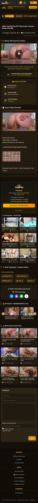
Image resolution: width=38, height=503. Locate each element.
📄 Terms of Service (19, 474)
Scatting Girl (6, 276)
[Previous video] (3, 313)
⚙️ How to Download (19, 456)
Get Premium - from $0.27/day (19, 205)
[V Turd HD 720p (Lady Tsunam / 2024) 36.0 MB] (10, 371)
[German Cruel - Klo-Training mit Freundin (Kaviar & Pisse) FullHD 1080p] (27, 253)
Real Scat (19, 16)
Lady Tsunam (21, 276)
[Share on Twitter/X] (26, 296)
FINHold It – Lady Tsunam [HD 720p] (9, 359)
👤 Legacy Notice (19, 462)
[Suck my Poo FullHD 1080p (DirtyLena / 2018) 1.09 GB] (28, 311)
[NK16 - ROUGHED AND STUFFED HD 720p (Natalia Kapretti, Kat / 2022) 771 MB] (10, 237)
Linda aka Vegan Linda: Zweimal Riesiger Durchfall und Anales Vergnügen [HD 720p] (27, 244)
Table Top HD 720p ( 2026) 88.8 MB (9, 340)
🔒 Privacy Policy (19, 471)
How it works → (19, 210)
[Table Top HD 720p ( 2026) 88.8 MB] (10, 333)
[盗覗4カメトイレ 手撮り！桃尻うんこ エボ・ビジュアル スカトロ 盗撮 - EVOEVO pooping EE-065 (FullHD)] (10, 253)
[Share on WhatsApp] (21, 296)
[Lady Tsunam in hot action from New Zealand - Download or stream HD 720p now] (28, 333)
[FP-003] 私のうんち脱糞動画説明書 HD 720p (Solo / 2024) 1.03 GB (28, 228)
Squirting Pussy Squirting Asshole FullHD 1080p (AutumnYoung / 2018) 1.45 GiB (11, 319)
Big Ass (30, 281)
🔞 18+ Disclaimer (19, 478)
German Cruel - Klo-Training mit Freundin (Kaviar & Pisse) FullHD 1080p (27, 259)
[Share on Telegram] (12, 296)
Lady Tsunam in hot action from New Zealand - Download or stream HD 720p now (28, 340)
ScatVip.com (9, 16)
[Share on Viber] (16, 296)
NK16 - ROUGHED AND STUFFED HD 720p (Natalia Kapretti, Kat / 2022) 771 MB (9, 244)
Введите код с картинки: (9, 423)
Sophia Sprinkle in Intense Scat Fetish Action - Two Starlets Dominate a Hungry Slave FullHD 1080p (9, 228)
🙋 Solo (19, 281)
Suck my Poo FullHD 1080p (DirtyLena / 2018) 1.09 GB (27, 318)
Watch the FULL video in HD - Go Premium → (19, 69)
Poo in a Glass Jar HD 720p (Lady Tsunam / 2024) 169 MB (27, 378)
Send (32, 438)
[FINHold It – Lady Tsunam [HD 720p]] (10, 352)
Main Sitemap (19, 493)
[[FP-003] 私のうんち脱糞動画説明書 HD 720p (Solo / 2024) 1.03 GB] (27, 222)
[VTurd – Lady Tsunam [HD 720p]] (28, 352)
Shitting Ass (6, 281)
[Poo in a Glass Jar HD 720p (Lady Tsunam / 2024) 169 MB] (28, 371)
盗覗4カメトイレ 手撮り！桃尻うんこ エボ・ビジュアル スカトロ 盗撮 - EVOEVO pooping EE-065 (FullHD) (10, 259)
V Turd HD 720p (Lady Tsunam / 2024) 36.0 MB (8, 378)
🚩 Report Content (19, 484)
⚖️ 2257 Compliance (19, 481)
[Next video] (34, 313)
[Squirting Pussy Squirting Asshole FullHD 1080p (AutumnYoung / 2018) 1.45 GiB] (11, 311)
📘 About (19, 459)
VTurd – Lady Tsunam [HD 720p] (27, 359)
